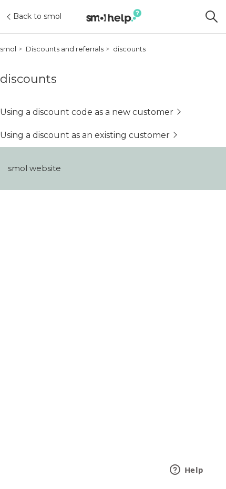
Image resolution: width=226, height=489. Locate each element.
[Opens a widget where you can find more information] (186, 471)
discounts (129, 49)
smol (8, 49)
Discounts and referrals (65, 49)
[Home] (113, 16)
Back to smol (37, 16)
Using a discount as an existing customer (85, 135)
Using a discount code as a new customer (86, 112)
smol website (34, 168)
